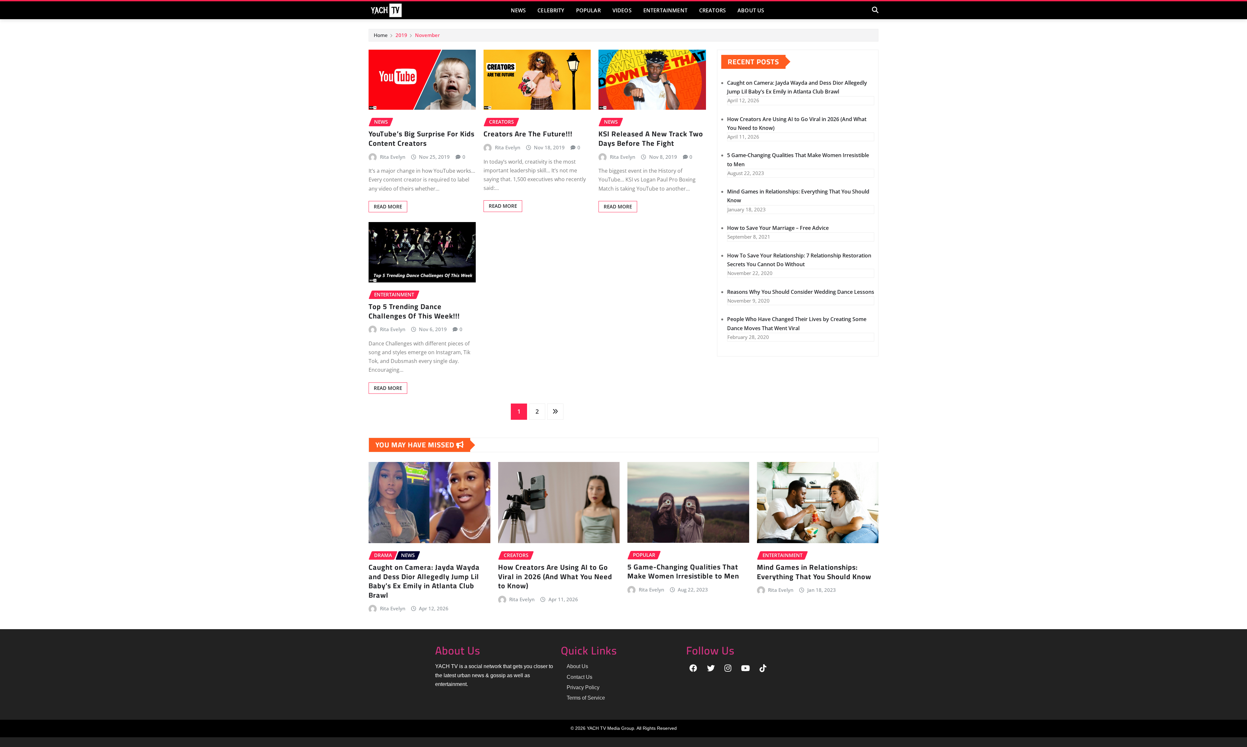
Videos (622, 10)
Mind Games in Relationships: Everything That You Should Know (814, 571)
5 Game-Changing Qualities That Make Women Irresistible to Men (683, 571)
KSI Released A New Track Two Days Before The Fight (650, 138)
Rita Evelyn (392, 157)
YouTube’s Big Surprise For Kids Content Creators (421, 138)
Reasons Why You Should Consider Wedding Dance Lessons (800, 291)
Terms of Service (586, 698)
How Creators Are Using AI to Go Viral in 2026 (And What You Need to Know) (555, 576)
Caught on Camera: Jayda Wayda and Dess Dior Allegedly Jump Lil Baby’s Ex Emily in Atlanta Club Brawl (424, 581)
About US (750, 10)
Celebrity (550, 10)
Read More (388, 206)
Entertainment (665, 10)
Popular (588, 10)
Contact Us (579, 677)
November (427, 35)
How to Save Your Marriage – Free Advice (778, 227)
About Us (577, 666)
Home (381, 35)
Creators (712, 10)
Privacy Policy (583, 687)
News (518, 10)
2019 (401, 35)
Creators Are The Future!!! (528, 134)
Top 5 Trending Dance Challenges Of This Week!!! (414, 311)
